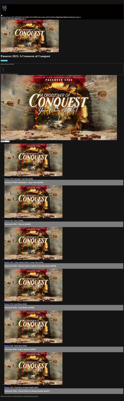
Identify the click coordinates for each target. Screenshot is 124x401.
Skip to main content (7, 1)
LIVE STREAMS (16, 17)
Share (9, 60)
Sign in (78, 17)
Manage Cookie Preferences (26, 396)
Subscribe (4, 60)
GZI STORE (33, 17)
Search (8, 17)
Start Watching (71, 17)
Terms (6, 396)
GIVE (47, 17)
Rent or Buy (41, 17)
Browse (3, 17)
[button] (1, 15)
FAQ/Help (52, 17)
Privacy (10, 396)
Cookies (15, 396)
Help (2, 396)
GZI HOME (25, 17)
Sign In (24, 19)
